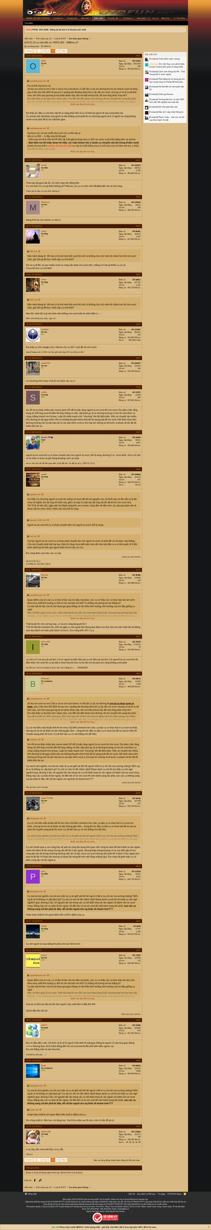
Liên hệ (131, 1194)
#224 (138, 226)
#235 (138, 866)
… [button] (39, 51)
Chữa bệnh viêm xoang (164, 59)
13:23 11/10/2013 (34, 1126)
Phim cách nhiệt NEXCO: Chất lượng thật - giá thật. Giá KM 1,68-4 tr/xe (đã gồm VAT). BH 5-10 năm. (108, 1227)
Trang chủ (72, 18)
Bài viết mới (151, 54)
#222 (138, 160)
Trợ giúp (161, 1194)
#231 (138, 570)
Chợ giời (141, 18)
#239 (138, 1060)
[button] (90, 18)
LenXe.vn (58, 18)
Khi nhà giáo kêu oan (163, 107)
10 (43, 51)
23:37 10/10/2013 (34, 921)
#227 (138, 358)
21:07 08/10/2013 (34, 387)
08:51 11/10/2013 (34, 1020)
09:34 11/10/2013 (34, 1060)
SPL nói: (33, 251)
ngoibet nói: (35, 494)
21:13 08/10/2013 (34, 432)
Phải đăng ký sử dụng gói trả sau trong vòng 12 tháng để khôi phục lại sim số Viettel (167, 80)
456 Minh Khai (135, 340)
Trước (29, 51)
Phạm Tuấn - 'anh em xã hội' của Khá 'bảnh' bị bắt (167, 118)
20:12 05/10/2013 (34, 197)
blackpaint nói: (36, 818)
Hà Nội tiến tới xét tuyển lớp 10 (166, 88)
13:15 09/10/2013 (34, 793)
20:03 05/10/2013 (34, 160)
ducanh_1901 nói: (38, 520)
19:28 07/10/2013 (34, 324)
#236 (138, 921)
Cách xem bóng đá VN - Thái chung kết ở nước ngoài (167, 73)
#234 (138, 793)
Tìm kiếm (28, 23)
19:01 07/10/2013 (34, 274)
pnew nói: (34, 1110)
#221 (138, 56)
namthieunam (33, 46)
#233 (138, 673)
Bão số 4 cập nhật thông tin (166, 112)
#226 (138, 324)
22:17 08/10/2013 (34, 570)
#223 (138, 197)
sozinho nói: (35, 739)
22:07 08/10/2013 (34, 469)
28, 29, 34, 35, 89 (133, 1142)
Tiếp (63, 51)
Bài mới (85, 18)
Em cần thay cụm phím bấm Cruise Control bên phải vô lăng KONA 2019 (167, 65)
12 (53, 51)
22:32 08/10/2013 (34, 636)
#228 (138, 387)
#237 (138, 950)
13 (57, 51)
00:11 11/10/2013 (34, 950)
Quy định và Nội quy (146, 1194)
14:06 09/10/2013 (34, 866)
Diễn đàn (98, 18)
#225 (138, 274)
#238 (138, 1020)
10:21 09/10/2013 (34, 673)
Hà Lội (138, 485)
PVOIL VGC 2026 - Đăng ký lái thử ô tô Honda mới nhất (59, 30)
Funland (127, 18)
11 (48, 51)
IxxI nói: (33, 536)
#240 (138, 1126)
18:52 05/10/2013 (34, 56)
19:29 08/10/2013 (34, 358)
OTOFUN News (174, 1194)
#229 (138, 432)
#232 (138, 636)
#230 (138, 469)
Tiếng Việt (32, 1194)
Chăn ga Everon (161, 94)
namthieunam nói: (38, 81)
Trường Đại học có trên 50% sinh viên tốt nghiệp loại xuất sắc (166, 100)
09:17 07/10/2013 (34, 226)
